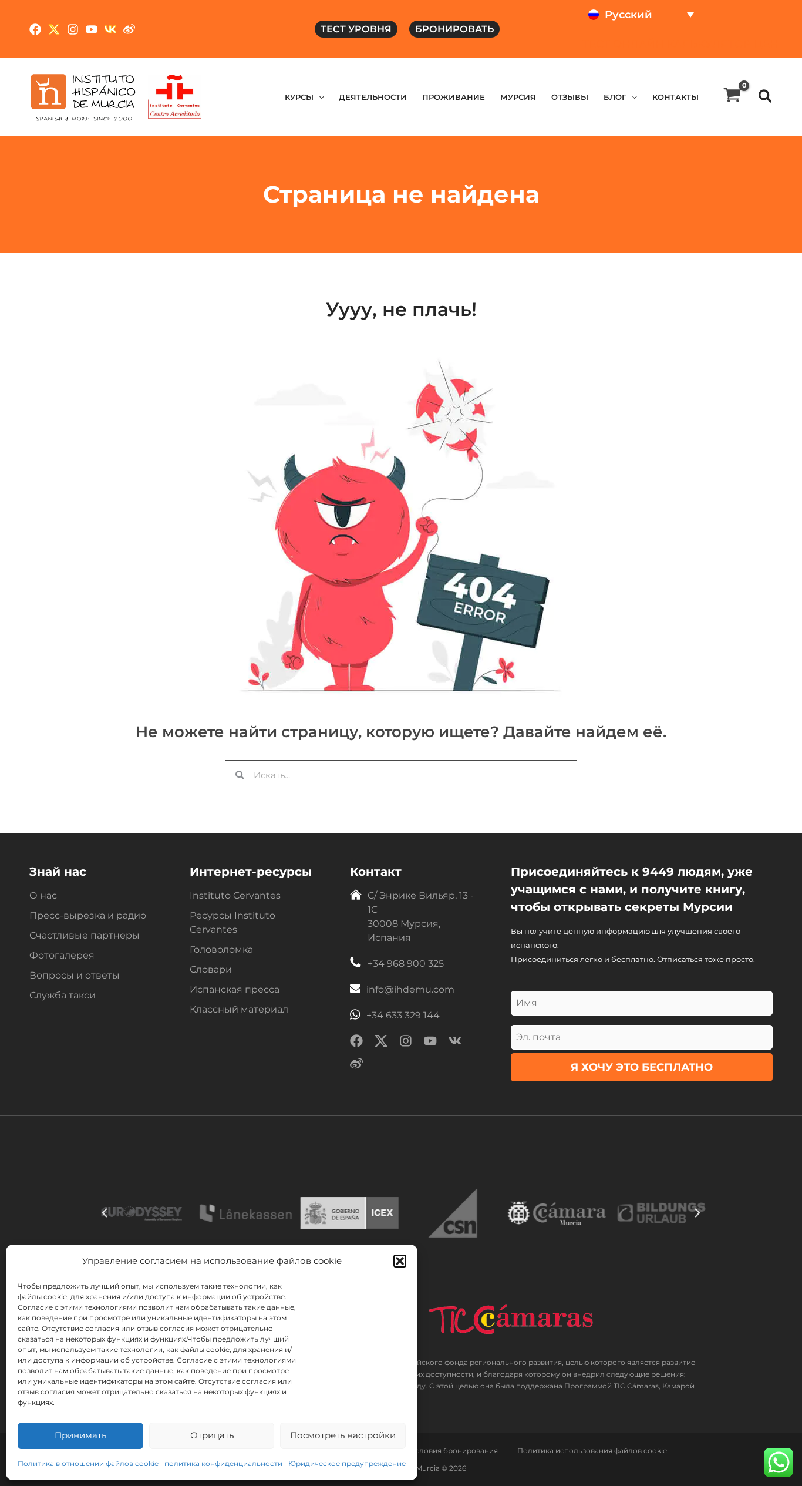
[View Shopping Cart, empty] (732, 96)
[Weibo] (129, 29)
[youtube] (430, 1042)
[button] (400, 1261)
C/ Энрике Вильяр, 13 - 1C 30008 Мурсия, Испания (421, 916)
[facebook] (356, 1042)
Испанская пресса (234, 989)
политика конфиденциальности (223, 1463)
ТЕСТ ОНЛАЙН (623, 44)
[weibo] (356, 1065)
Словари (211, 969)
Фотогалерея (62, 955)
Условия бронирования (454, 1450)
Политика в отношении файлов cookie (88, 1463)
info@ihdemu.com (410, 989)
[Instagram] (73, 29)
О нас (43, 895)
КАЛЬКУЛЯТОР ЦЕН (723, 44)
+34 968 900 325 (406, 963)
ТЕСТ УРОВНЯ (356, 29)
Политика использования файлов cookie (592, 1450)
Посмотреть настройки (343, 1435)
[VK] (110, 29)
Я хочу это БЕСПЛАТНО (642, 1067)
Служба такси (62, 995)
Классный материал (239, 1009)
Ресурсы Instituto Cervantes (232, 922)
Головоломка (221, 949)
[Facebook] (35, 29)
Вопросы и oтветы (74, 975)
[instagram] (405, 1042)
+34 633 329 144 (403, 1015)
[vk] (455, 1042)
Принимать (80, 1435)
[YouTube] (91, 29)
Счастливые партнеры (84, 935)
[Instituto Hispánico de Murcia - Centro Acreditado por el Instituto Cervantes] (174, 96)
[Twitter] (54, 29)
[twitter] (381, 1042)
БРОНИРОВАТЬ (454, 29)
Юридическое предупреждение (347, 1463)
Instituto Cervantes (235, 895)
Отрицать (212, 1435)
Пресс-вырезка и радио (87, 915)
